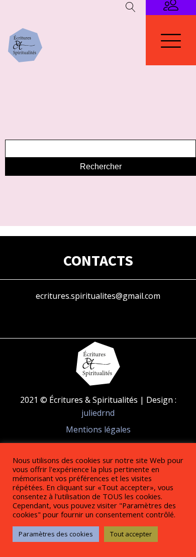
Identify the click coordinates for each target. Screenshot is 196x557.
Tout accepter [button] (131, 533)
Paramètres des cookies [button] (56, 533)
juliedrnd (98, 412)
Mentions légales (98, 429)
